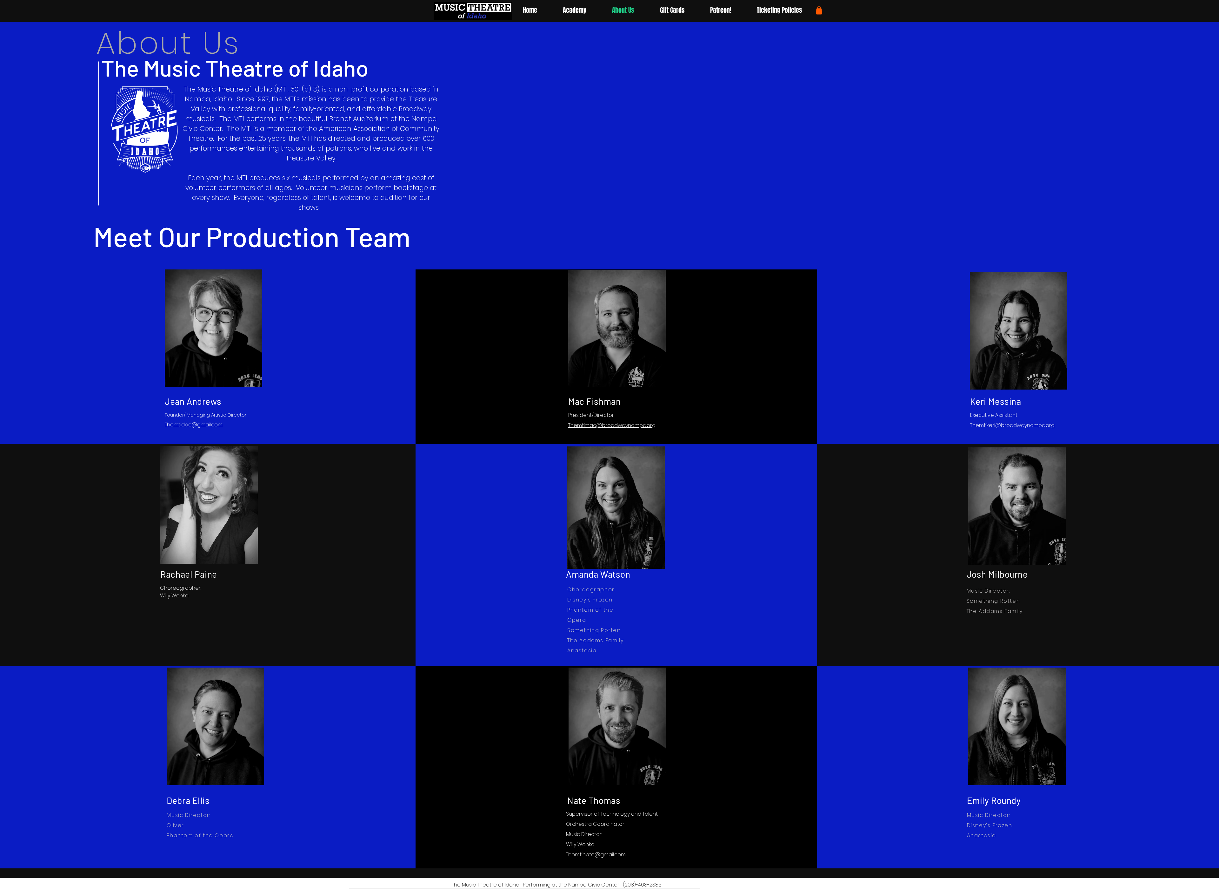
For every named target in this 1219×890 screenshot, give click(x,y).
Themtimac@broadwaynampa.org (612, 425)
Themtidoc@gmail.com (194, 424)
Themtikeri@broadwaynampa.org (1012, 425)
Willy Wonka (580, 844)
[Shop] (819, 10)
